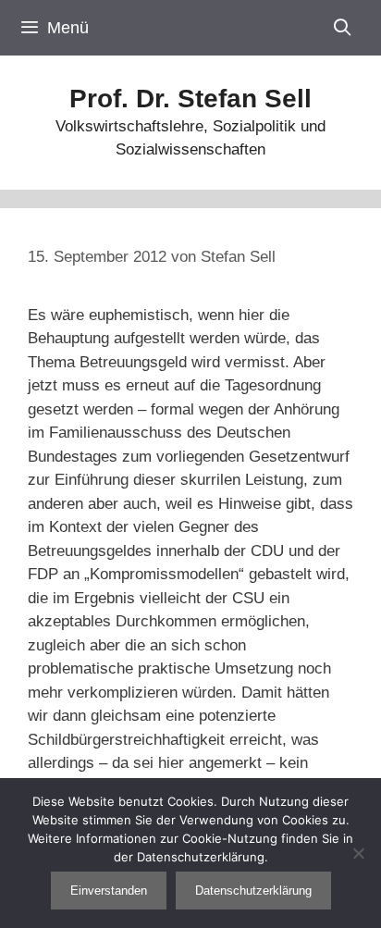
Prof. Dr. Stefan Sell (190, 98)
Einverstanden (108, 890)
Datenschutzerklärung (253, 890)
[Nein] (358, 853)
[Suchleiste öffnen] (342, 28)
